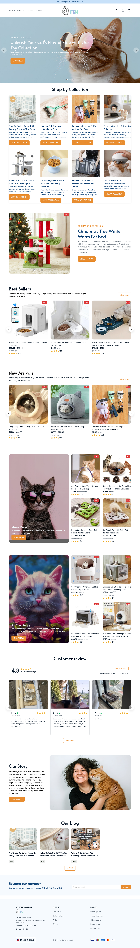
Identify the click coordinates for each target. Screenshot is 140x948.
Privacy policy (95, 912)
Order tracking (58, 916)
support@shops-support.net (26, 925)
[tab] (67, 79)
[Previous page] (4, 50)
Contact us (57, 912)
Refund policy (95, 928)
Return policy (95, 924)
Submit (126, 887)
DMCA (55, 924)
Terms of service (96, 916)
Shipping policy (96, 920)
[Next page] (136, 50)
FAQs (55, 920)
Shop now (19, 537)
